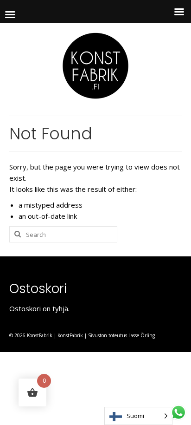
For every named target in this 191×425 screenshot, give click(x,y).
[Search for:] (63, 234)
